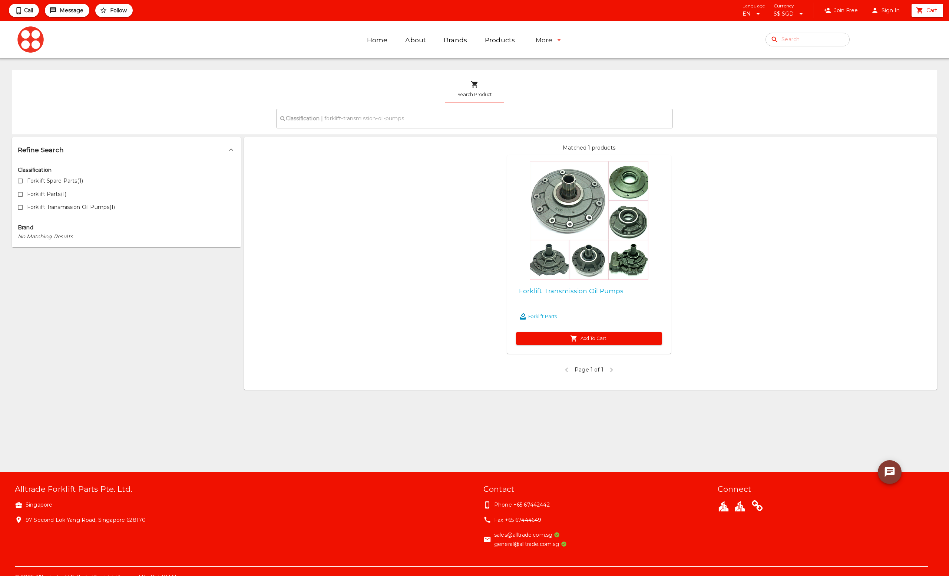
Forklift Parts (542, 316)
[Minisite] (740, 506)
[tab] (474, 89)
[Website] (757, 507)
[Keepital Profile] (724, 506)
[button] (126, 150)
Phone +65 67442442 (522, 504)
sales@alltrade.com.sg (523, 534)
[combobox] (474, 118)
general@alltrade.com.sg (526, 544)
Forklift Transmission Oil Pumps (571, 291)
